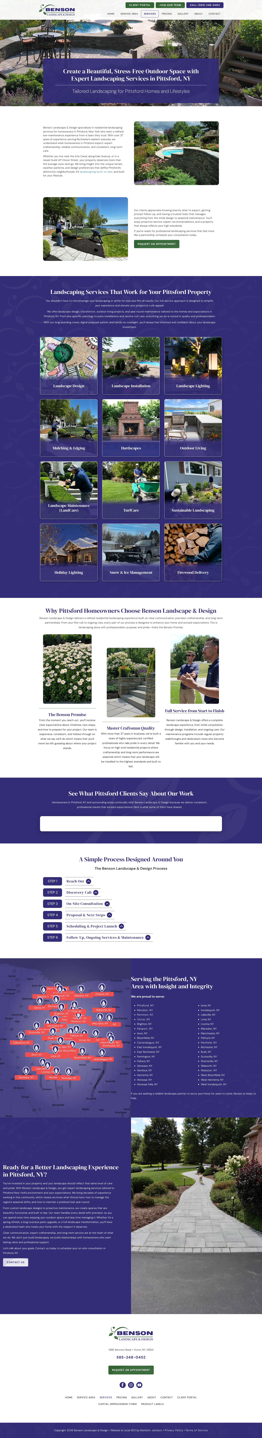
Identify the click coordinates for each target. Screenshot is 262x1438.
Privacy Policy (174, 1430)
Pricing (167, 13)
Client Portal (187, 1397)
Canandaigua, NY (148, 1042)
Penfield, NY (209, 1042)
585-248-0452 (131, 1357)
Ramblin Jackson (151, 1430)
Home (111, 13)
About (198, 13)
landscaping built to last (96, 171)
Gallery (183, 13)
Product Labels (152, 1404)
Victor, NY (143, 1019)
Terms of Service (197, 1430)
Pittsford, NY (146, 1005)
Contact (214, 13)
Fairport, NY (145, 1028)
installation (88, 311)
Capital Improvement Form (117, 1404)
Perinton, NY (145, 1014)
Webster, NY (209, 1070)
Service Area (129, 13)
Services (150, 13)
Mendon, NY (145, 1010)
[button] (68, 881)
